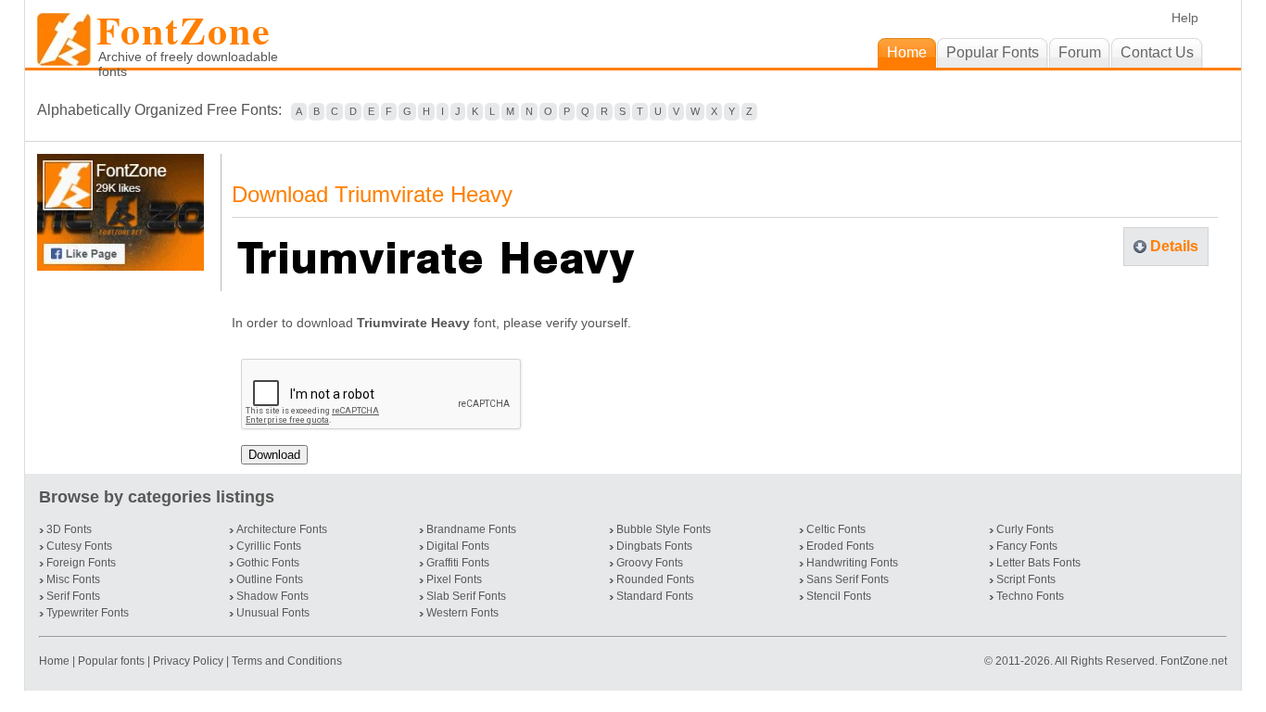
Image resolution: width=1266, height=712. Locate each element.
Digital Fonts (457, 546)
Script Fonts (1026, 579)
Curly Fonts (1025, 529)
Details (1174, 246)
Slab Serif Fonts (466, 596)
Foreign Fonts (81, 562)
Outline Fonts (269, 579)
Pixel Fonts (454, 579)
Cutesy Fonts (79, 546)
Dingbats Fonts (654, 546)
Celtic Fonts (836, 529)
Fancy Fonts (1026, 546)
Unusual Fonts (273, 612)
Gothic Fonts (267, 562)
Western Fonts (462, 612)
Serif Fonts (73, 596)
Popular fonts (111, 661)
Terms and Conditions (287, 661)
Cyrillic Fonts (268, 546)
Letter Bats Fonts (1038, 562)
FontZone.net (1193, 661)
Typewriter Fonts (87, 612)
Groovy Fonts (649, 562)
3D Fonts (69, 529)
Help (1184, 17)
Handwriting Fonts (852, 562)
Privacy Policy (188, 661)
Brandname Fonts (471, 529)
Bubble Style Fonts (663, 529)
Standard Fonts (654, 596)
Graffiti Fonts (457, 562)
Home (55, 661)
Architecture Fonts (281, 529)
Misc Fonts (73, 579)
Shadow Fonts (272, 596)
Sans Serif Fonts (847, 579)
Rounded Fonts (655, 579)
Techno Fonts (1030, 596)
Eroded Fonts (840, 546)
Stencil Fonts (838, 596)
